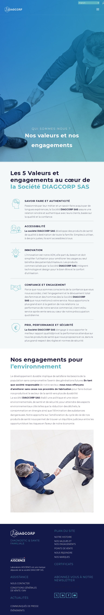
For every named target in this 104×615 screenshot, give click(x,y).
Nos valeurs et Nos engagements (65, 543)
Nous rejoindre (63, 552)
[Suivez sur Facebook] (68, 595)
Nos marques (62, 557)
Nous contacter (20, 583)
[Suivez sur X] (56, 595)
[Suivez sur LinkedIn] (62, 595)
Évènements (17, 610)
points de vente (63, 548)
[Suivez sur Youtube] (74, 595)
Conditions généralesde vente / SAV (23, 589)
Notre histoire (63, 536)
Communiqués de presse (24, 606)
